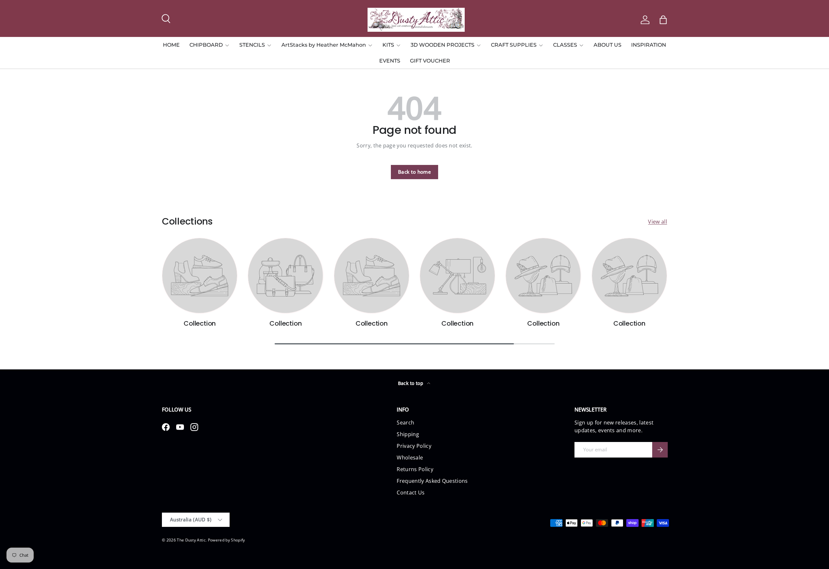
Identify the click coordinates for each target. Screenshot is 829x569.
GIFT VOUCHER (430, 61)
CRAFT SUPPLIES (514, 45)
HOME (171, 45)
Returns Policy (415, 469)
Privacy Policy (414, 445)
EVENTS (389, 61)
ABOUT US (607, 45)
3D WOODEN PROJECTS (442, 45)
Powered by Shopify (226, 540)
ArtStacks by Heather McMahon (323, 45)
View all (657, 221)
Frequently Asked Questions (432, 480)
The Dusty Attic (191, 540)
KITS (388, 45)
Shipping (408, 434)
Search (405, 422)
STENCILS (252, 45)
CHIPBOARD (206, 45)
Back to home (414, 171)
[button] (663, 20)
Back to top (411, 383)
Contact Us (411, 492)
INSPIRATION (648, 45)
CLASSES (565, 45)
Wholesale (410, 457)
